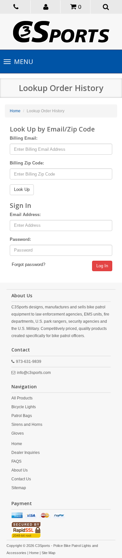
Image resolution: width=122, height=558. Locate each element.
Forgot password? (28, 264)
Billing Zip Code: (27, 163)
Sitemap (18, 488)
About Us (19, 470)
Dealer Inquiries (25, 452)
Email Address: (25, 214)
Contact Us (21, 479)
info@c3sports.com (34, 372)
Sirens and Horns (26, 424)
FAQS (16, 461)
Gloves (17, 433)
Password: (20, 239)
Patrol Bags (21, 415)
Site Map (48, 553)
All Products (22, 398)
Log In (102, 265)
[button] (46, 6)
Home (15, 111)
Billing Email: (23, 138)
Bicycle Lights (23, 407)
